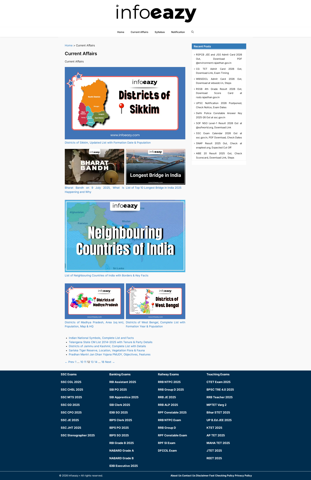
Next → (110, 362)
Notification (178, 32)
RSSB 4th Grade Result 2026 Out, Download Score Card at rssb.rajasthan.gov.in (219, 93)
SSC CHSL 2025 (72, 389)
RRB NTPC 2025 (169, 382)
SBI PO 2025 (118, 389)
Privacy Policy (243, 475)
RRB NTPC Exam (169, 420)
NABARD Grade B (121, 458)
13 (92, 362)
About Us (176, 475)
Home (120, 32)
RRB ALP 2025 (168, 405)
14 (95, 362)
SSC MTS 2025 (71, 397)
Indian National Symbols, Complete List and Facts (101, 338)
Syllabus (160, 32)
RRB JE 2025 (167, 397)
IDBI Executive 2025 (123, 466)
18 (102, 362)
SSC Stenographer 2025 (78, 435)
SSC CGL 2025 (71, 382)
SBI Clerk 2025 (119, 405)
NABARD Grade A (121, 450)
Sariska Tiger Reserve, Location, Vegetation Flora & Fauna (107, 350)
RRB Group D (167, 427)
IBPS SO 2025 (119, 435)
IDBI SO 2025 (118, 412)
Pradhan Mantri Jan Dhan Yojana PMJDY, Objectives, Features (110, 354)
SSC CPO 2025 (71, 412)
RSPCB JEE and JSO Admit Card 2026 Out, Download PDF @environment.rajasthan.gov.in (219, 58)
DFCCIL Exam (167, 450)
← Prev (69, 362)
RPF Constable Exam (172, 435)
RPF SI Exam (166, 443)
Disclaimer (202, 475)
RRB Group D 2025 (171, 389)
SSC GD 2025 (70, 405)
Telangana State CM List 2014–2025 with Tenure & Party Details (110, 342)
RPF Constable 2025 (172, 412)
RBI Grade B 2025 (121, 443)
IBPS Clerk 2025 (120, 420)
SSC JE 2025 (70, 420)
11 (85, 362)
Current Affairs (139, 32)
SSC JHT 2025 (71, 427)
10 (81, 362)
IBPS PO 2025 (119, 427)
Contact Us (188, 475)
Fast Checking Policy (221, 475)
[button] (192, 32)
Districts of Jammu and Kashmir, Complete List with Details (107, 346)
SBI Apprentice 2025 (123, 397)
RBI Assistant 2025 (122, 382)
